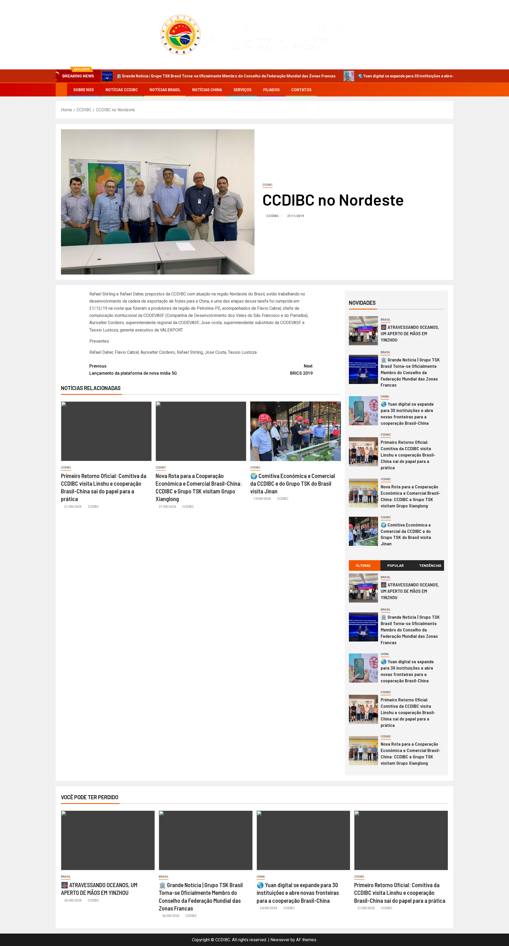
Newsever (279, 939)
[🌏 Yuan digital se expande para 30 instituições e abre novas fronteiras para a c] (363, 410)
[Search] (448, 90)
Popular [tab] (395, 565)
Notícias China (207, 90)
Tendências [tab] (430, 565)
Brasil (385, 319)
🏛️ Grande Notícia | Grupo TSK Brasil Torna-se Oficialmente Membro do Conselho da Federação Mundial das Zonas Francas (187, 76)
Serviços (243, 90)
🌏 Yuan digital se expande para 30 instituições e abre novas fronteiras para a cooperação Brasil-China (410, 76)
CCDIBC (267, 184)
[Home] (61, 89)
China (385, 396)
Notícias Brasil (165, 90)
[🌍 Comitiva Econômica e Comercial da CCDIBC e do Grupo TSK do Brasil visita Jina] (295, 431)
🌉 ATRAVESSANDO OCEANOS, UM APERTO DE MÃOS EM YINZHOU (410, 333)
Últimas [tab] (363, 565)
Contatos (301, 90)
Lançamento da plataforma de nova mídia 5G (133, 370)
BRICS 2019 (301, 370)
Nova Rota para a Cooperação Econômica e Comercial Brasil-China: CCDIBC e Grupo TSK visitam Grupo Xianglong (410, 753)
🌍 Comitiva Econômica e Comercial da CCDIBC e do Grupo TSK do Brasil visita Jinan (292, 483)
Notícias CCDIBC (122, 90)
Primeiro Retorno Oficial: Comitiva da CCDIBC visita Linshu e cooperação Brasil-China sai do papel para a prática (408, 454)
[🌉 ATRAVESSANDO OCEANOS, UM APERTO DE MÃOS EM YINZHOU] (363, 330)
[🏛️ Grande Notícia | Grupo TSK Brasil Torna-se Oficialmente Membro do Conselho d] (363, 369)
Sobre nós (83, 90)
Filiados (271, 90)
